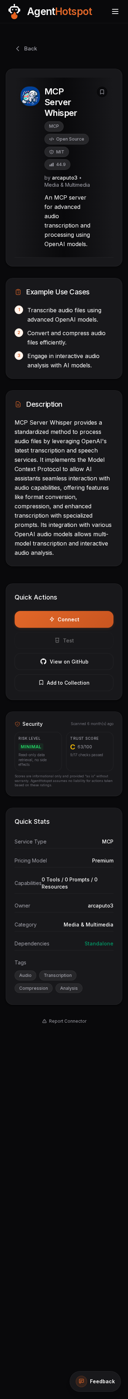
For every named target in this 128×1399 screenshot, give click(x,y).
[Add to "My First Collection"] (102, 92)
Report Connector (67, 1021)
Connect (68, 619)
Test (68, 640)
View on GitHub (69, 662)
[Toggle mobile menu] (115, 11)
